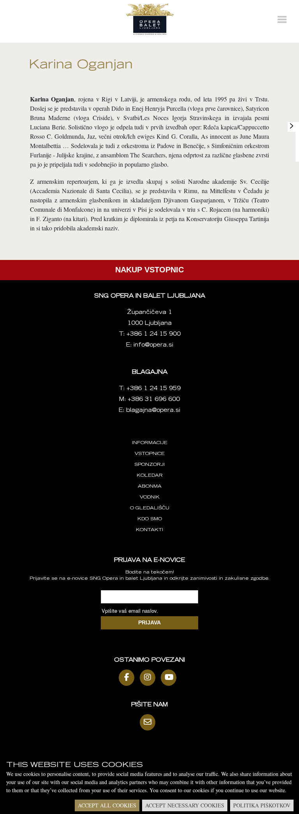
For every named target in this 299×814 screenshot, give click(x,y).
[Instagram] (149, 677)
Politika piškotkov (261, 805)
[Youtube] (170, 677)
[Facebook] (128, 677)
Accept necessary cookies (184, 805)
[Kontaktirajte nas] (149, 722)
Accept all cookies (107, 805)
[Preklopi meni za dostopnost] (291, 126)
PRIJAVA (149, 622)
